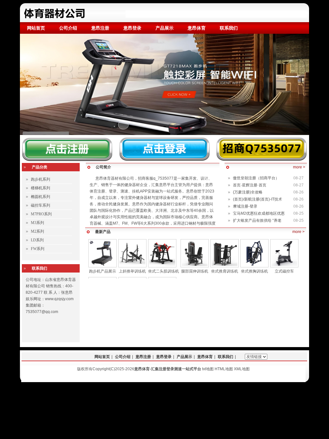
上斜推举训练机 (132, 271)
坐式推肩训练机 (224, 271)
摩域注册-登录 (245, 206)
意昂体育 (197, 28)
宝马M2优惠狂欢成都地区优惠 (259, 213)
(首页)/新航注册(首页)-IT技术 (257, 199)
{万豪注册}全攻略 (247, 192)
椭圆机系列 (40, 196)
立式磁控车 (284, 271)
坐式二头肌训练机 (163, 271)
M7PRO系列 (41, 214)
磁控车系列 (40, 205)
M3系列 (37, 222)
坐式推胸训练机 (254, 271)
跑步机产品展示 (102, 271)
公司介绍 (68, 28)
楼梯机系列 (40, 188)
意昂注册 (100, 28)
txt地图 (208, 369)
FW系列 (37, 248)
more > (299, 167)
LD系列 (37, 240)
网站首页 (36, 28)
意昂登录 (132, 28)
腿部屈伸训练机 (194, 271)
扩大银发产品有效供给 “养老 (257, 220)
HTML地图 (224, 369)
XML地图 (242, 369)
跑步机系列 (40, 179)
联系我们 (229, 28)
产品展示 (164, 28)
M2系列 (37, 231)
